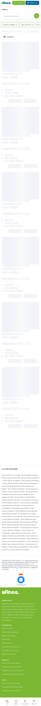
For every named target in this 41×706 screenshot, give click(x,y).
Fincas (32, 3)
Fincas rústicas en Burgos (16, 489)
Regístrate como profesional (12, 670)
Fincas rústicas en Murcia (28, 525)
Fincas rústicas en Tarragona (16, 541)
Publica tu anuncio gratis (11, 663)
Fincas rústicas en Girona (10, 503)
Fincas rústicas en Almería (11, 480)
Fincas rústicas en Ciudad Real (25, 497)
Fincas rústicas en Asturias (30, 480)
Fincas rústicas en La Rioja (27, 514)
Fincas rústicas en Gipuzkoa (29, 503)
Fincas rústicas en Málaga (29, 522)
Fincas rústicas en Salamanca (21, 533)
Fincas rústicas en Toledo (15, 544)
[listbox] (20, 24)
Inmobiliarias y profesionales (12, 674)
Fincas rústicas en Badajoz (28, 483)
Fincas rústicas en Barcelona (11, 486)
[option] (10, 24)
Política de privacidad (10, 632)
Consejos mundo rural (10, 650)
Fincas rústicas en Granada (11, 505)
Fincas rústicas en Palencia (12, 530)
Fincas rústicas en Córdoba (11, 500)
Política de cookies (9, 636)
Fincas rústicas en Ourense (30, 527)
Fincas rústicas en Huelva (20, 508)
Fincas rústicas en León (31, 516)
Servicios (20, 3)
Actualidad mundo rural (11, 647)
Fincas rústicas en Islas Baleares (27, 511)
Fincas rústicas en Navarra (11, 527)
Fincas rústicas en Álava (29, 475)
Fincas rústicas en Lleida (11, 519)
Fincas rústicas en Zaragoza (19, 549)
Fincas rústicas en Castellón (19, 494)
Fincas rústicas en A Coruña (11, 475)
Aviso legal (6, 639)
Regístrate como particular (12, 667)
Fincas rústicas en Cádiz (17, 491)
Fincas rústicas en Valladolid (18, 547)
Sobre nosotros (7, 628)
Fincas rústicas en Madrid (10, 522)
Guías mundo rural (9, 654)
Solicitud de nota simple (11, 691)
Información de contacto (11, 683)
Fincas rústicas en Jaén (10, 514)
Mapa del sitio (7, 643)
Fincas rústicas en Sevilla (17, 538)
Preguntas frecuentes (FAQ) (12, 687)
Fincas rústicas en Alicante (30, 478)
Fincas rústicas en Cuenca (30, 500)
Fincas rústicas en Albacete (11, 478)
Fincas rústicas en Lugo (28, 519)
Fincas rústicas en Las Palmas (12, 516)
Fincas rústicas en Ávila (11, 483)
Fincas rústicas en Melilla (10, 525)
